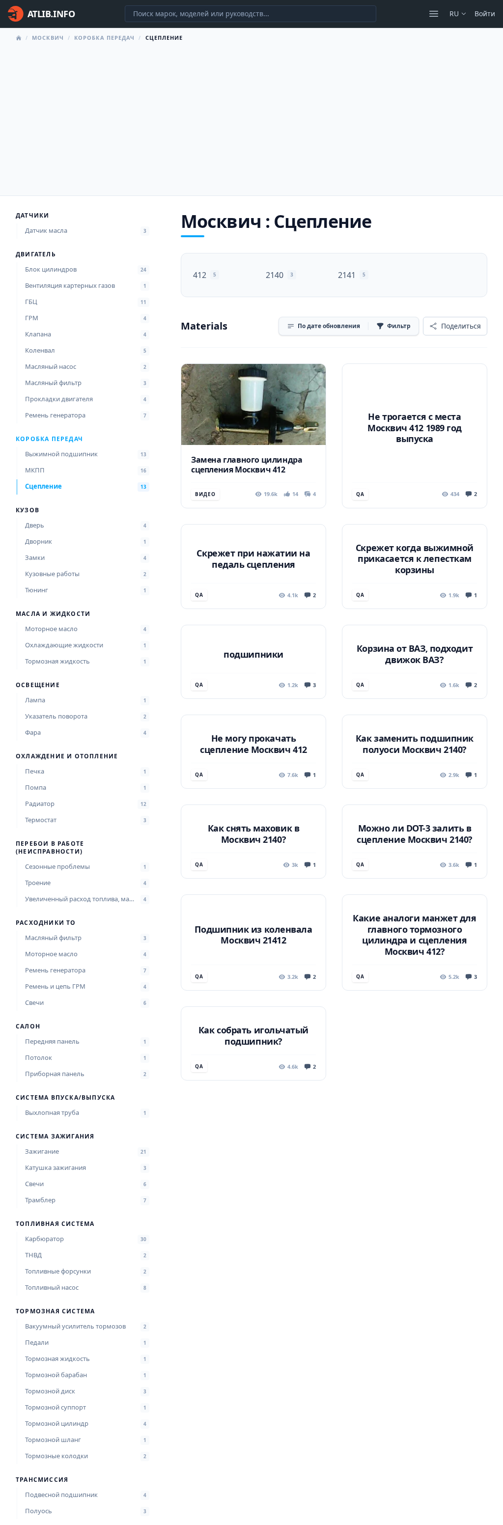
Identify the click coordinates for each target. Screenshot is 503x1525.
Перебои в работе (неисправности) (50, 848)
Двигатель (36, 254)
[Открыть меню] (434, 14)
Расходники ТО (46, 923)
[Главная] (19, 38)
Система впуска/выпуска (65, 1098)
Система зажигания (55, 1136)
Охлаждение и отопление (67, 756)
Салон (28, 1026)
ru (454, 13)
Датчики (32, 216)
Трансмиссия (42, 1480)
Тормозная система (55, 1311)
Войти (485, 13)
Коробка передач (104, 37)
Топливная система (55, 1224)
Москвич (48, 37)
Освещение (38, 685)
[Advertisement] (251, 116)
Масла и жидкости (53, 614)
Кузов (27, 510)
